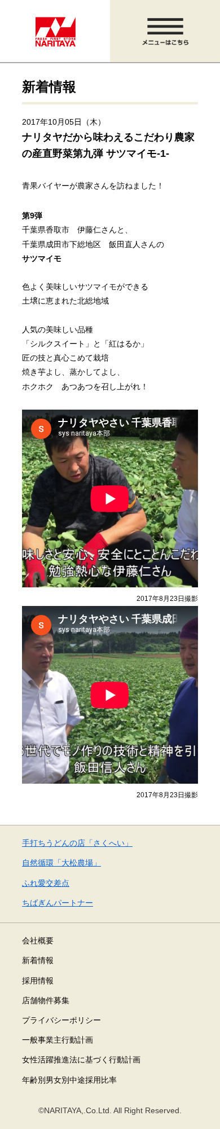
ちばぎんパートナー (57, 902)
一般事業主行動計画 (57, 1039)
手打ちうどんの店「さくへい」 (77, 842)
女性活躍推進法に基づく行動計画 (81, 1059)
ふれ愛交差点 (45, 883)
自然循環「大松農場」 (61, 862)
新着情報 (38, 960)
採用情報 (38, 980)
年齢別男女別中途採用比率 (69, 1079)
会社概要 (38, 940)
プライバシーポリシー (61, 1020)
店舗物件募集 (45, 1000)
